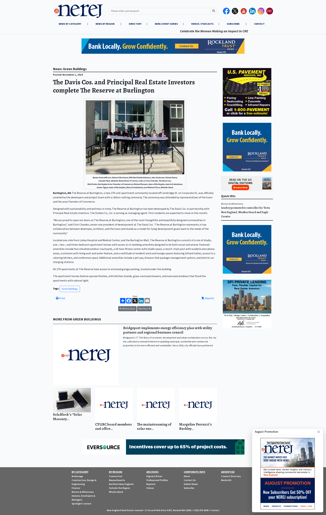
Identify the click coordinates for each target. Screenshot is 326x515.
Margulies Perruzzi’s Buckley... (195, 426)
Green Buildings (70, 289)
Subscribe (189, 488)
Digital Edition (154, 476)
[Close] (318, 432)
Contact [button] (259, 24)
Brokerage (77, 476)
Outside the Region (119, 488)
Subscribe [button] (233, 24)
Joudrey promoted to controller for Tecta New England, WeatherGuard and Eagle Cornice (245, 212)
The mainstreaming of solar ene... (154, 426)
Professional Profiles (157, 480)
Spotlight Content (81, 503)
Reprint (209, 298)
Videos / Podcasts (202, 24)
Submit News (191, 484)
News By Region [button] (105, 24)
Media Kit (226, 480)
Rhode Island (116, 492)
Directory (135, 24)
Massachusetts (117, 480)
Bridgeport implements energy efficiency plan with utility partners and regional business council (167, 330)
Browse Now (240, 187)
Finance (76, 488)
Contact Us (190, 480)
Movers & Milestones (232, 204)
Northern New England (121, 484)
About (187, 476)
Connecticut (115, 476)
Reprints (150, 484)
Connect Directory (231, 476)
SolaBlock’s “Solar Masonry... (67, 416)
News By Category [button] (70, 24)
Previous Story (128, 308)
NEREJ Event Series (166, 24)
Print (62, 298)
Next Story (143, 308)
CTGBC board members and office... (113, 426)
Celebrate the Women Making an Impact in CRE (200, 31)
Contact (215, 510)
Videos (150, 488)
